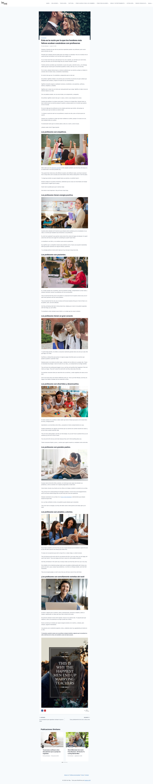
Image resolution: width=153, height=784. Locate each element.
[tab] (62, 762)
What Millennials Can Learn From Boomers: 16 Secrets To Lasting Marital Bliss (76, 751)
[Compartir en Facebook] (42, 711)
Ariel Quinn (71, 755)
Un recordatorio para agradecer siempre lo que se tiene (51, 719)
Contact (87, 775)
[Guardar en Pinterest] (45, 711)
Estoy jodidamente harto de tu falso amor (80, 718)
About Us (66, 775)
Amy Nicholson (46, 46)
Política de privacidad (75, 775)
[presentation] (52, 739)
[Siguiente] (86, 746)
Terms (82, 775)
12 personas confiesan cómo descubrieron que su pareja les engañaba (52, 751)
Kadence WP (87, 780)
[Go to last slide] (43, 746)
